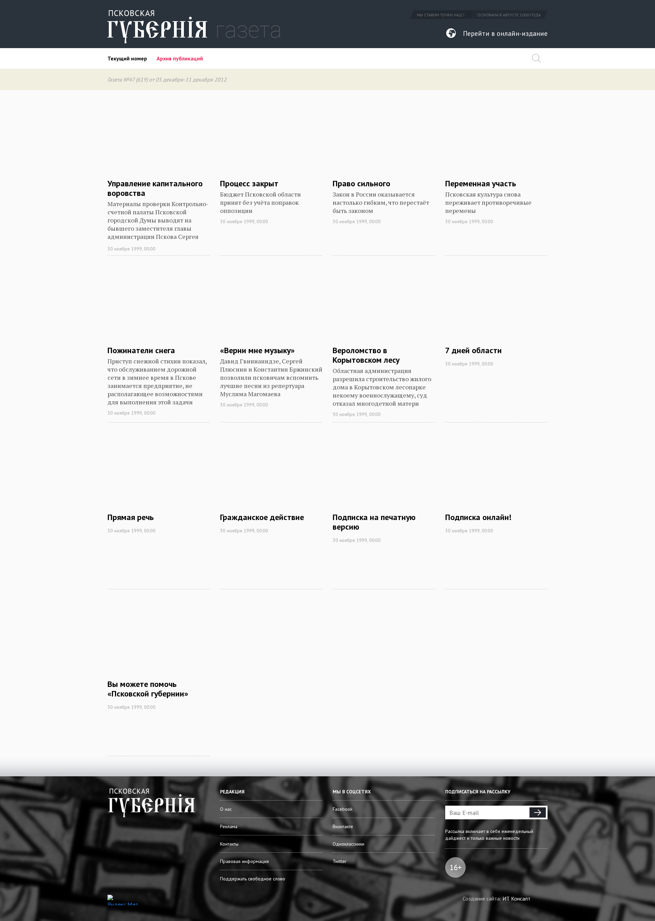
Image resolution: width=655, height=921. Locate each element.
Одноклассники (348, 844)
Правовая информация (244, 861)
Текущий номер (127, 58)
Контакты (229, 844)
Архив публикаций (180, 58)
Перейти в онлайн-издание (505, 33)
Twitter (340, 861)
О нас (226, 809)
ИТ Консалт (516, 898)
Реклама (228, 826)
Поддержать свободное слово (252, 879)
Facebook (342, 809)
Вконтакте (343, 826)
